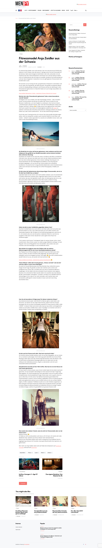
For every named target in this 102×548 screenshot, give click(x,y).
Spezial (42, 526)
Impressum (18, 529)
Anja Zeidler (23, 452)
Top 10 (71, 10)
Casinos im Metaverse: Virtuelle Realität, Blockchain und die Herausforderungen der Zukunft (77, 42)
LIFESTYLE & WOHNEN (56, 10)
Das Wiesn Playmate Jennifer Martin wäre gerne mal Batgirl (22, 512)
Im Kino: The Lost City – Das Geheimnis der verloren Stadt (78, 72)
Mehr (75, 10)
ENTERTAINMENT (32, 10)
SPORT (67, 10)
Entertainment (22, 471)
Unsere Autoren (19, 527)
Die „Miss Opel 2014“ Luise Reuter (77, 511)
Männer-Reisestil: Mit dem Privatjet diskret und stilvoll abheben (77, 38)
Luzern (37, 452)
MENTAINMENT (45, 10)
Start (16, 18)
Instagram (34, 447)
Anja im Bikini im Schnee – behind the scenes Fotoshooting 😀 (35, 260)
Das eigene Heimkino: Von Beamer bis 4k (54, 475)
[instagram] (21, 10)
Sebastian (25, 65)
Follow (78, 62)
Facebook (58, 446)
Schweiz (50, 452)
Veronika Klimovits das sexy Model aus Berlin (40, 511)
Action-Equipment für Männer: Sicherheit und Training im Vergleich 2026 (77, 51)
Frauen (21, 53)
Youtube (21, 447)
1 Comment (39, 67)
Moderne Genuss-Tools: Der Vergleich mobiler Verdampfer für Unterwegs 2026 (77, 47)
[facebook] (19, 10)
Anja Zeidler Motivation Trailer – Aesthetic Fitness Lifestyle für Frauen (37, 93)
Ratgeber (60, 471)
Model (55, 108)
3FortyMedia (26, 544)
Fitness (30, 452)
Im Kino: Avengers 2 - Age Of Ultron (28, 475)
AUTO (26, 10)
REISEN (63, 10)
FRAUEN (39, 10)
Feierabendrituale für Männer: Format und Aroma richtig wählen (77, 34)
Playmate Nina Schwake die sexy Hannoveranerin (59, 511)
